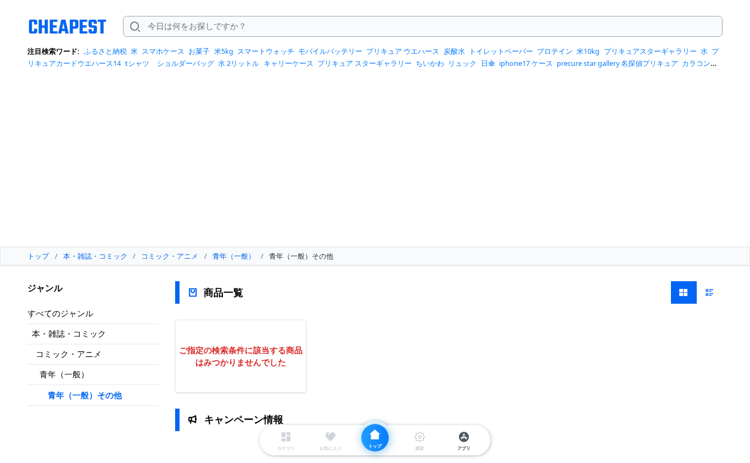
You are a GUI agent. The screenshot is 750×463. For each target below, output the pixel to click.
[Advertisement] (375, 161)
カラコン (696, 63)
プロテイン (555, 51)
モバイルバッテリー (330, 51)
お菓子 (199, 51)
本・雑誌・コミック (69, 333)
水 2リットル (238, 63)
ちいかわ (430, 63)
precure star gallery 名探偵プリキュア (617, 63)
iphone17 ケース (526, 63)
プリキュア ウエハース (402, 51)
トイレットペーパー (501, 51)
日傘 (488, 63)
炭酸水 (454, 51)
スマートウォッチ (265, 51)
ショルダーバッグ (185, 63)
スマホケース (163, 51)
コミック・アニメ (69, 353)
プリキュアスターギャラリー (650, 51)
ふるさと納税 (105, 51)
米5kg (223, 51)
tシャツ (137, 63)
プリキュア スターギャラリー (364, 63)
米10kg (588, 51)
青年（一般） (64, 374)
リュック (462, 63)
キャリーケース (289, 63)
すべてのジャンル (60, 313)
